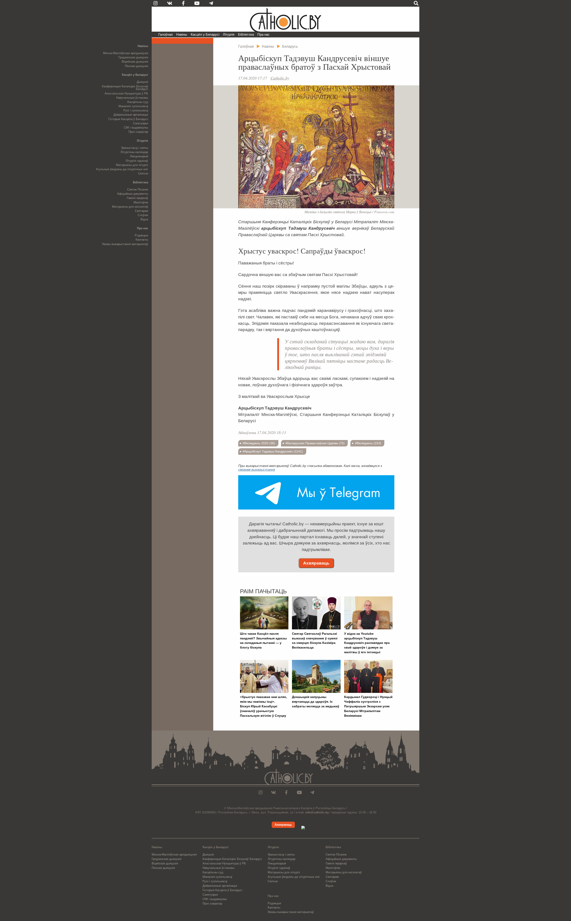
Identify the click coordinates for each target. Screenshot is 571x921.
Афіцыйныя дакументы (132, 193)
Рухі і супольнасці (135, 110)
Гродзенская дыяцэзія (133, 57)
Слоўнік (143, 215)
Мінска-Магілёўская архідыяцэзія (125, 53)
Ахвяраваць (316, 563)
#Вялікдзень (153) (368, 443)
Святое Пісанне (137, 189)
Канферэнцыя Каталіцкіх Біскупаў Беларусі (125, 88)
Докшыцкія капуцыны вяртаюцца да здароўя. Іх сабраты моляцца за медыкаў (315, 701)
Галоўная (165, 34)
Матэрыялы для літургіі (132, 165)
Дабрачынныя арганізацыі (131, 114)
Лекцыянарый (139, 156)
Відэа (144, 219)
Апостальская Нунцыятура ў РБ (126, 93)
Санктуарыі (140, 123)
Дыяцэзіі (142, 82)
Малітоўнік (141, 202)
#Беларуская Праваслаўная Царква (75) (315, 443)
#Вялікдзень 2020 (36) (259, 443)
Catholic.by (280, 78)
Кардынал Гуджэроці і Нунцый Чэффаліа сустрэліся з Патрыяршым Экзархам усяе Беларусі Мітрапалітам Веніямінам (368, 706)
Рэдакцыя (141, 235)
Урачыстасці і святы (134, 147)
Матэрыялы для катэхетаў (130, 206)
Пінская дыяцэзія (136, 66)
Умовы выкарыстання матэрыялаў (125, 244)
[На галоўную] (285, 19)
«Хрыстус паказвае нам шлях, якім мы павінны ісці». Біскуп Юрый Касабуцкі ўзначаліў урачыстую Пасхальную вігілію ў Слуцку (263, 706)
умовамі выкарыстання (256, 469)
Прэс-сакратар (138, 131)
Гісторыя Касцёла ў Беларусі (128, 119)
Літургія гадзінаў (137, 160)
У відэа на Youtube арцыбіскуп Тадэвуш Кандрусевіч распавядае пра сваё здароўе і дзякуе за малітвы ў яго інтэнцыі (367, 643)
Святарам (141, 211)
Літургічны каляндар (134, 152)
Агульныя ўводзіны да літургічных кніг (122, 169)
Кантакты (142, 239)
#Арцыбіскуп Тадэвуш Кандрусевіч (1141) (273, 451)
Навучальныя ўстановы (132, 97)
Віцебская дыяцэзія (135, 61)
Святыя (143, 173)
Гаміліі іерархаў (137, 198)
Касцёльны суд (137, 102)
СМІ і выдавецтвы (136, 127)
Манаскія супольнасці (133, 106)
